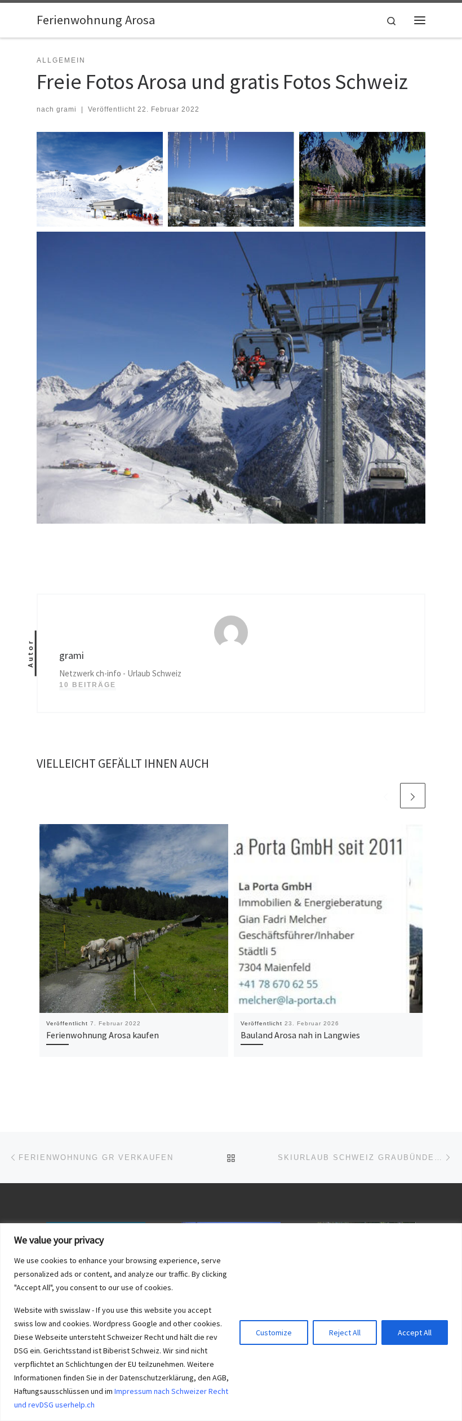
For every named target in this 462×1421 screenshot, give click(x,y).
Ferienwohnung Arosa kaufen (102, 1035)
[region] (231, 1322)
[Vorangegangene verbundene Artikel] (385, 795)
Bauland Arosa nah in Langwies (300, 1035)
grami (66, 109)
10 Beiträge (87, 685)
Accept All (415, 1332)
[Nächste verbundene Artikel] (412, 795)
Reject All (345, 1332)
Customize (274, 1332)
